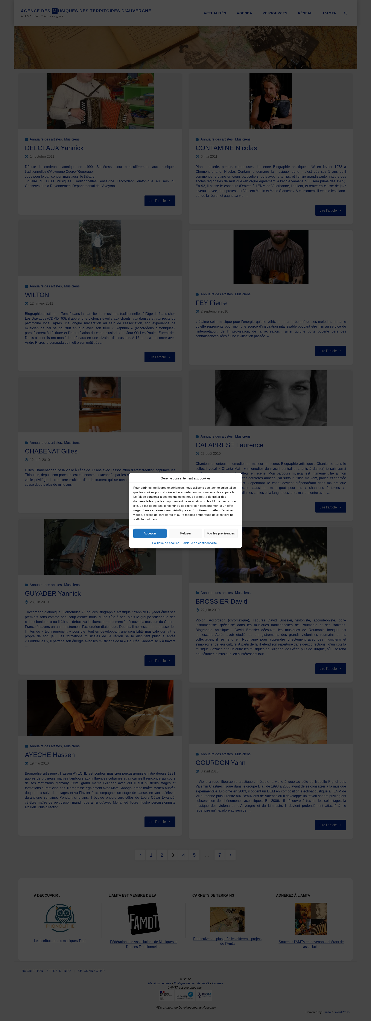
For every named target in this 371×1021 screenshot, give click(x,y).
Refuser (185, 533)
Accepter (150, 533)
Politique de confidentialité (199, 542)
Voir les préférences (221, 533)
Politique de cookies (165, 542)
